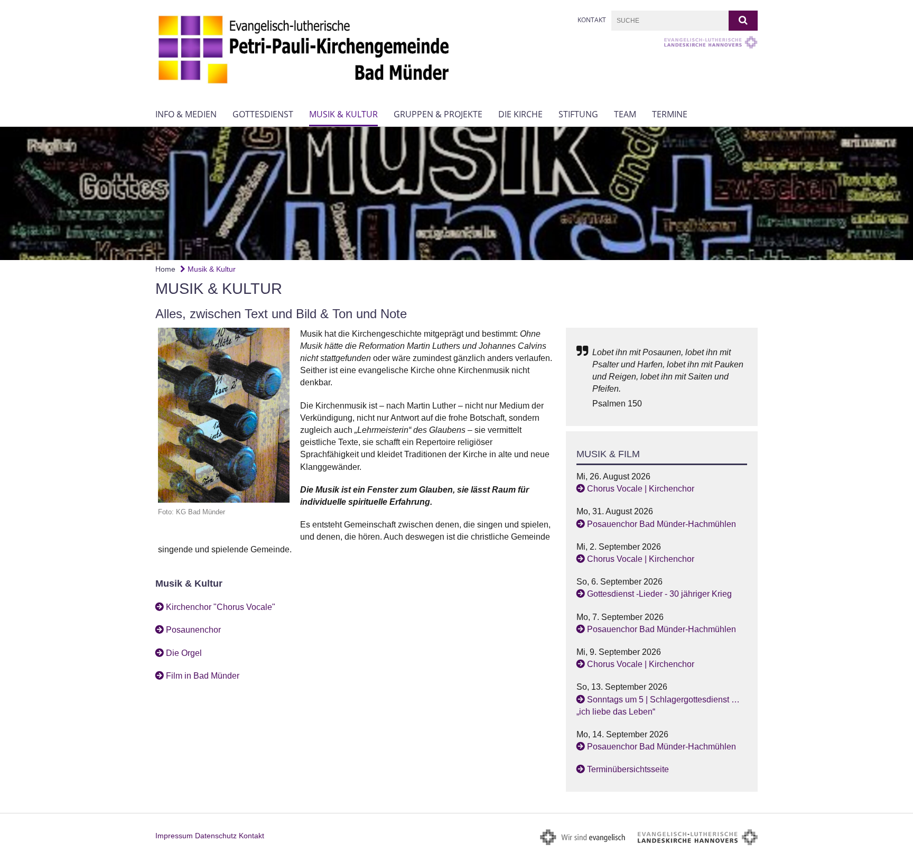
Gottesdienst (262, 114)
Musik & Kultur (343, 114)
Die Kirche (520, 114)
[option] (456, 193)
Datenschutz (216, 835)
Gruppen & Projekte (438, 114)
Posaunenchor (193, 629)
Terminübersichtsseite (628, 769)
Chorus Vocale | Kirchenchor (640, 488)
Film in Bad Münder (202, 675)
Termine (669, 114)
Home (165, 269)
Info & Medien (186, 114)
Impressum (174, 835)
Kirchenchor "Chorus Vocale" (220, 607)
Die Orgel (184, 653)
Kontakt (591, 19)
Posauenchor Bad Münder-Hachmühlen (661, 524)
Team (625, 114)
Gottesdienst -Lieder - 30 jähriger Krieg (659, 593)
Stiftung (578, 114)
